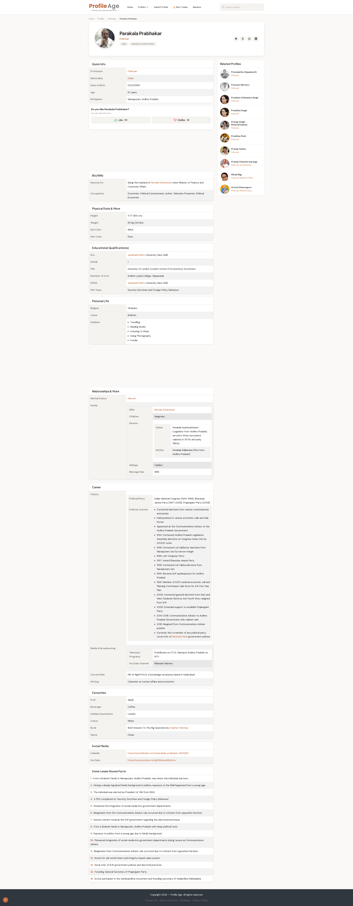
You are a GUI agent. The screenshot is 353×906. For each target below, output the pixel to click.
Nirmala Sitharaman (161, 182)
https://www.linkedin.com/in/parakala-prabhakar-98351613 (158, 753)
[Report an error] (5, 900)
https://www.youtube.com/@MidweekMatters (152, 760)
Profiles (101, 19)
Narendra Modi (180, 636)
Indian (131, 78)
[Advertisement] (151, 150)
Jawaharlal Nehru (136, 254)
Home (91, 19)
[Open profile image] (104, 38)
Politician (112, 19)
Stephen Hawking (179, 727)
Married (132, 398)
